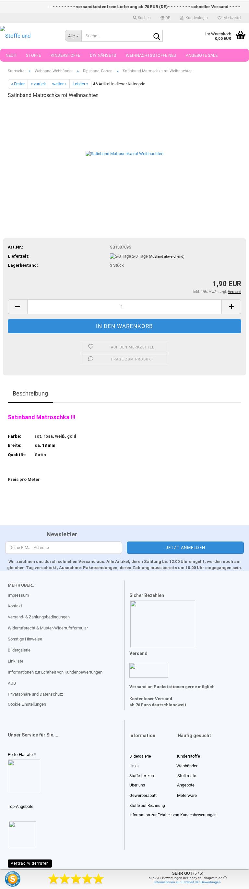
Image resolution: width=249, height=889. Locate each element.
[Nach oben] (18, 879)
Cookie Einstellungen (27, 704)
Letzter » (80, 83)
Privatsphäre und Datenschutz (35, 694)
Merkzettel (231, 18)
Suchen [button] (144, 18)
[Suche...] (156, 36)
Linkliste (15, 661)
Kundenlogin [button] (196, 18)
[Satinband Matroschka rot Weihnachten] (124, 153)
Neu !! (11, 55)
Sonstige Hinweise (25, 639)
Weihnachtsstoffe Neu (151, 55)
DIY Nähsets (103, 55)
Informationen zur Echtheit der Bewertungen (187, 882)
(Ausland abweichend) (166, 256)
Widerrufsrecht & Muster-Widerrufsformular (48, 628)
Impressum (18, 595)
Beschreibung (30, 393)
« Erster (18, 83)
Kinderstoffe (65, 55)
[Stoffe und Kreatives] (27, 36)
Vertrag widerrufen (30, 863)
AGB (12, 683)
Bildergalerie (19, 650)
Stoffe (33, 55)
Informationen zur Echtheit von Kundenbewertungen (55, 672)
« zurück (38, 83)
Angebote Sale (202, 55)
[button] (165, 18)
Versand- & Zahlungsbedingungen (39, 617)
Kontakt (15, 605)
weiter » (59, 83)
